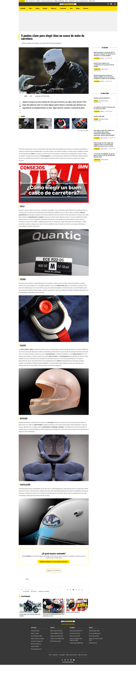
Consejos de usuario (43, 591)
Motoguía (33, 591)
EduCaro (102, 58)
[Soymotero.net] (68, 4)
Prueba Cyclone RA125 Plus (102, 98)
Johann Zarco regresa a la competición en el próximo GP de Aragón (104, 64)
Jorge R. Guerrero (104, 69)
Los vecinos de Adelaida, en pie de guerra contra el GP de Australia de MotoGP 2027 (104, 155)
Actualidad (26, 591)
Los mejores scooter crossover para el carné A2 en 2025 (104, 107)
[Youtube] (73, 660)
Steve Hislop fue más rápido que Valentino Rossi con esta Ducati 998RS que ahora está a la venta (103, 144)
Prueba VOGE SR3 (99, 116)
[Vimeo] (70, 660)
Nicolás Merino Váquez (103, 119)
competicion (97, 69)
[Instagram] (65, 660)
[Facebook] (19, 108)
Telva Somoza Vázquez (103, 100)
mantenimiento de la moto (29, 589)
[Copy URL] (19, 112)
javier (25, 96)
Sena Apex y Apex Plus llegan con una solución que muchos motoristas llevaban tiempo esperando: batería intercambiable (104, 133)
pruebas (96, 100)
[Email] (19, 104)
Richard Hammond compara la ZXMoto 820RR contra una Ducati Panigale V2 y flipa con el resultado (104, 77)
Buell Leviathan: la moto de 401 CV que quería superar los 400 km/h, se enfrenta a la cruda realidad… (104, 54)
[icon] (108, 4)
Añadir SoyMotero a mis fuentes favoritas (53, 562)
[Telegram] (19, 106)
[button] (115, 4)
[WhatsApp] (19, 101)
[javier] (22, 96)
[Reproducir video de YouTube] (54, 183)
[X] (19, 110)
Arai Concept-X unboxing (72, 612)
